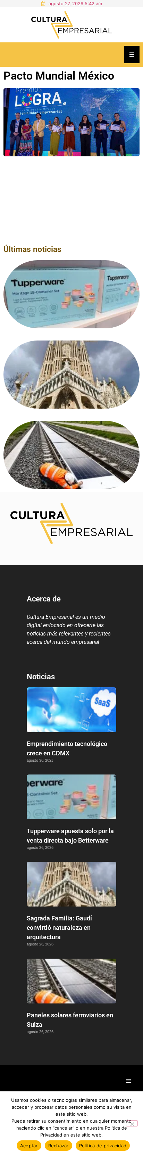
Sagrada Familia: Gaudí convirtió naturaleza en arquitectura (59, 928)
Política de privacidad (103, 1145)
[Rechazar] (132, 1123)
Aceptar (29, 1145)
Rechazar (58, 1145)
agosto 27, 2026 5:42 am (75, 3)
